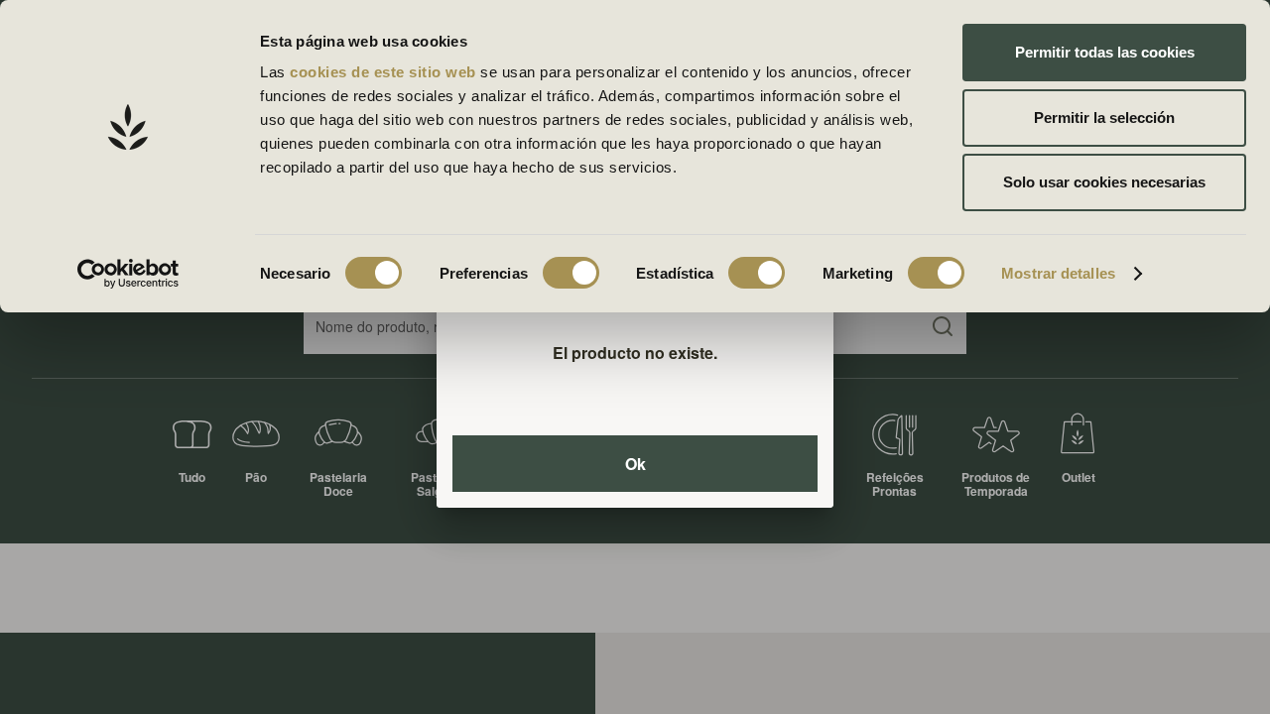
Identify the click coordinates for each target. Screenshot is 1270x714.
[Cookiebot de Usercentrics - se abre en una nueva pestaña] (128, 274)
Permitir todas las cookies (1105, 52)
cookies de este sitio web (385, 71)
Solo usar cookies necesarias (1104, 182)
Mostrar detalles (1058, 273)
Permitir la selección (1104, 117)
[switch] (571, 273)
